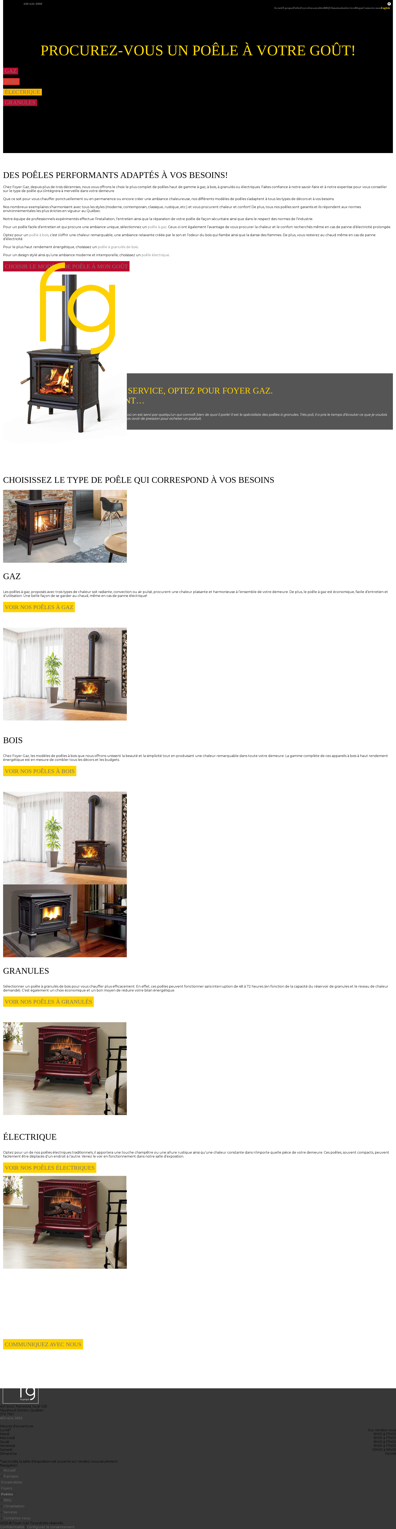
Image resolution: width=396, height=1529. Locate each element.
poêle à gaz (157, 227)
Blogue (359, 8)
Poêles (297, 8)
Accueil (278, 8)
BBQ (326, 8)
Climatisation (337, 8)
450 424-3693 (33, 3)
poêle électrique (155, 255)
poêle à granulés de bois (118, 247)
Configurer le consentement (51, 1527)
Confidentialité (12, 1527)
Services (350, 8)
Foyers (305, 8)
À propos (288, 8)
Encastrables (316, 8)
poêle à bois (38, 235)
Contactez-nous (372, 8)
